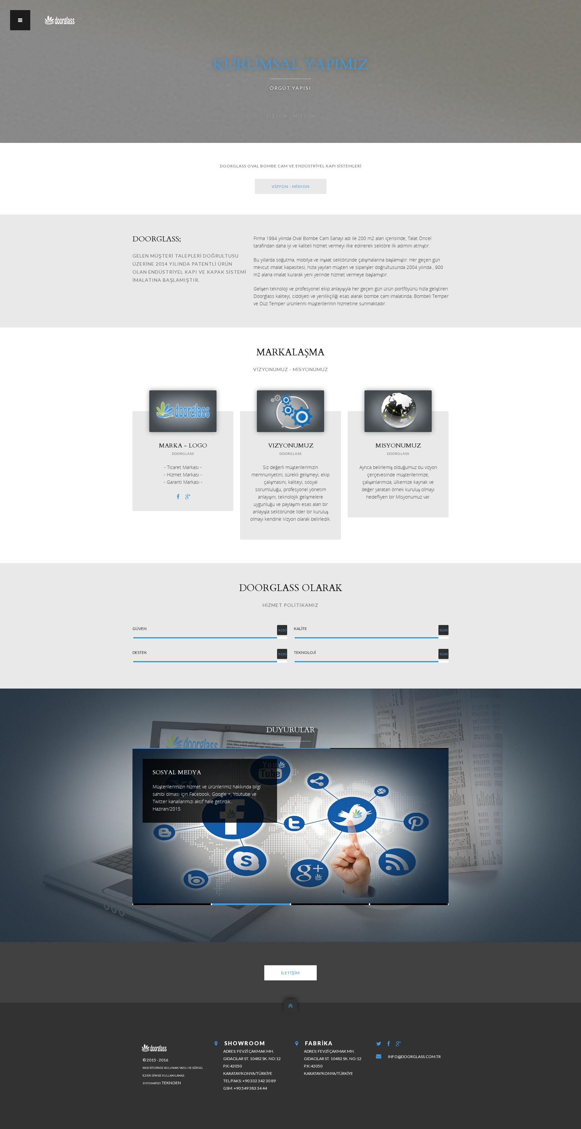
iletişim (290, 972)
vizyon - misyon (291, 186)
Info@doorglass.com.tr (414, 1056)
